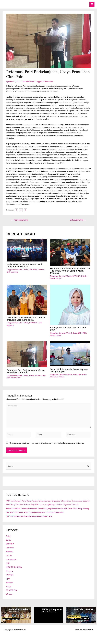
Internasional (11, 559)
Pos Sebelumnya (19, 220)
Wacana (38, 375)
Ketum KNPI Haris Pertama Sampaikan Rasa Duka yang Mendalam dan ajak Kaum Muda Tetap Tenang (47, 509)
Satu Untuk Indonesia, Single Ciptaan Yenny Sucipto (69, 370)
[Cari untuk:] (48, 466)
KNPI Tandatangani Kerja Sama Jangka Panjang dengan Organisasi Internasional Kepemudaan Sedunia (47, 501)
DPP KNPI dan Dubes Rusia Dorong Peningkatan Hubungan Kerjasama (34, 512)
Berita (26, 270)
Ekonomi (9, 552)
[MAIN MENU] (92, 4)
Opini (8, 579)
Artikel (26, 323)
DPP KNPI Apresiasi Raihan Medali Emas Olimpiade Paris (29, 516)
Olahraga (9, 575)
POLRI (83, 276)
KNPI (8, 563)
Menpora (9, 571)
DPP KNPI (33, 270)
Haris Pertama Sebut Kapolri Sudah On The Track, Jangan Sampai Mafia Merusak (70, 270)
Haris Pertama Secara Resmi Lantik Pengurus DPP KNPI (25, 265)
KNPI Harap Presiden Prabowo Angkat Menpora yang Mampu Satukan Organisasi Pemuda (42, 505)
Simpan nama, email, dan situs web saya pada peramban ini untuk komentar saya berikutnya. (47, 443)
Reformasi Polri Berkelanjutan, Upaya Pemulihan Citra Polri (26, 371)
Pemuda (41, 270)
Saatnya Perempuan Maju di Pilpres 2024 (68, 328)
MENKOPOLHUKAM (14, 567)
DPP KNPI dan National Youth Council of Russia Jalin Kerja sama (26, 318)
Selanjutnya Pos (78, 220)
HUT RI (9, 555)
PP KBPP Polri (11, 590)
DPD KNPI (10, 544)
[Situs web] (78, 435)
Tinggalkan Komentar (44, 82)
